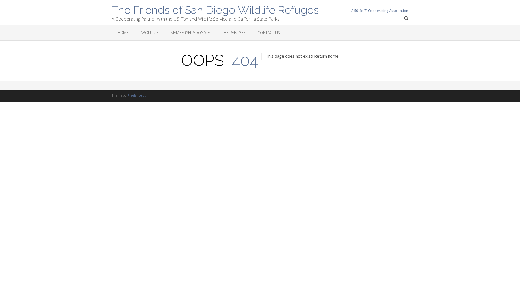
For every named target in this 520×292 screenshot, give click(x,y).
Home (123, 32)
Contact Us (269, 32)
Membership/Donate (190, 32)
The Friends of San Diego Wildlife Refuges (215, 9)
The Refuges (234, 32)
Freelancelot (136, 95)
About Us (150, 32)
